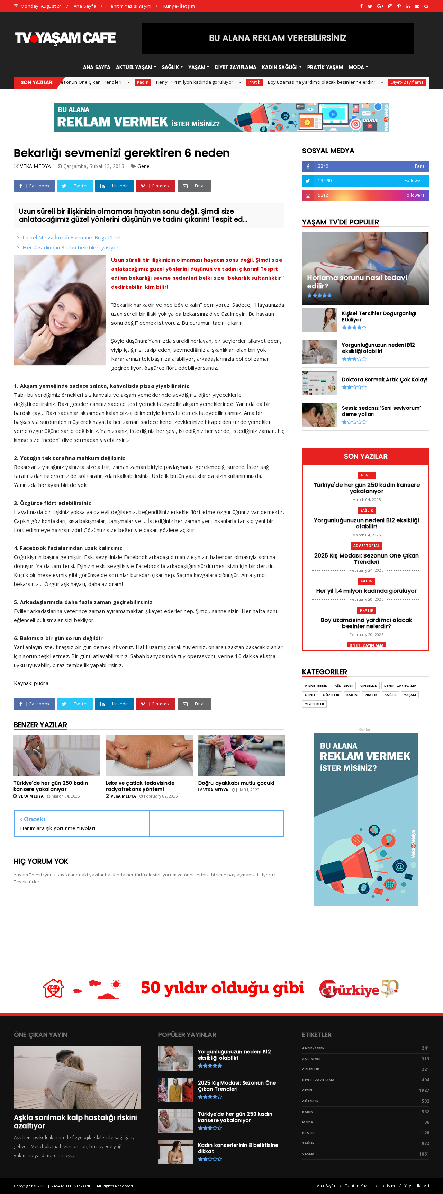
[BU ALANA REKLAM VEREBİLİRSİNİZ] (278, 52)
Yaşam (410, 695)
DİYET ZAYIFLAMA (235, 67)
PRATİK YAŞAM (325, 67)
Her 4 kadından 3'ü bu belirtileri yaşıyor (70, 247)
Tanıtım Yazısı (358, 1185)
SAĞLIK (170, 67)
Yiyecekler (314, 704)
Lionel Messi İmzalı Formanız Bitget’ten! (71, 237)
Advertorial (366, 545)
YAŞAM (197, 67)
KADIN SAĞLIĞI (280, 67)
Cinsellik (368, 685)
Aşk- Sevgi (344, 685)
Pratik (227, 82)
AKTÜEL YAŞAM (134, 67)
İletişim (388, 1185)
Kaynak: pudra (31, 682)
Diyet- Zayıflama (380, 82)
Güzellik (331, 695)
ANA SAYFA (96, 67)
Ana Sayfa (85, 6)
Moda (307, 1122)
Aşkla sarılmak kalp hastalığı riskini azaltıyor (75, 1122)
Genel (144, 166)
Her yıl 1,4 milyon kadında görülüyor (168, 82)
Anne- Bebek (316, 685)
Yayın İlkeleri (416, 1185)
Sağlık (366, 510)
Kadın (116, 82)
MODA (356, 67)
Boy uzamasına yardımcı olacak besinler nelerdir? (295, 82)
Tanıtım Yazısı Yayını (129, 6)
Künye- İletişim (179, 6)
